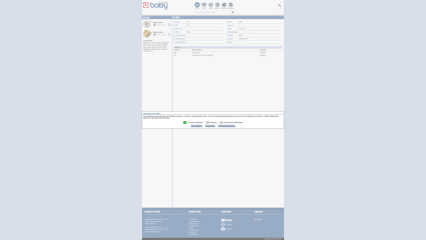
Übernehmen (210, 126)
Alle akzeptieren (196, 126)
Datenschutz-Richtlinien (162, 118)
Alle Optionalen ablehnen (226, 126)
